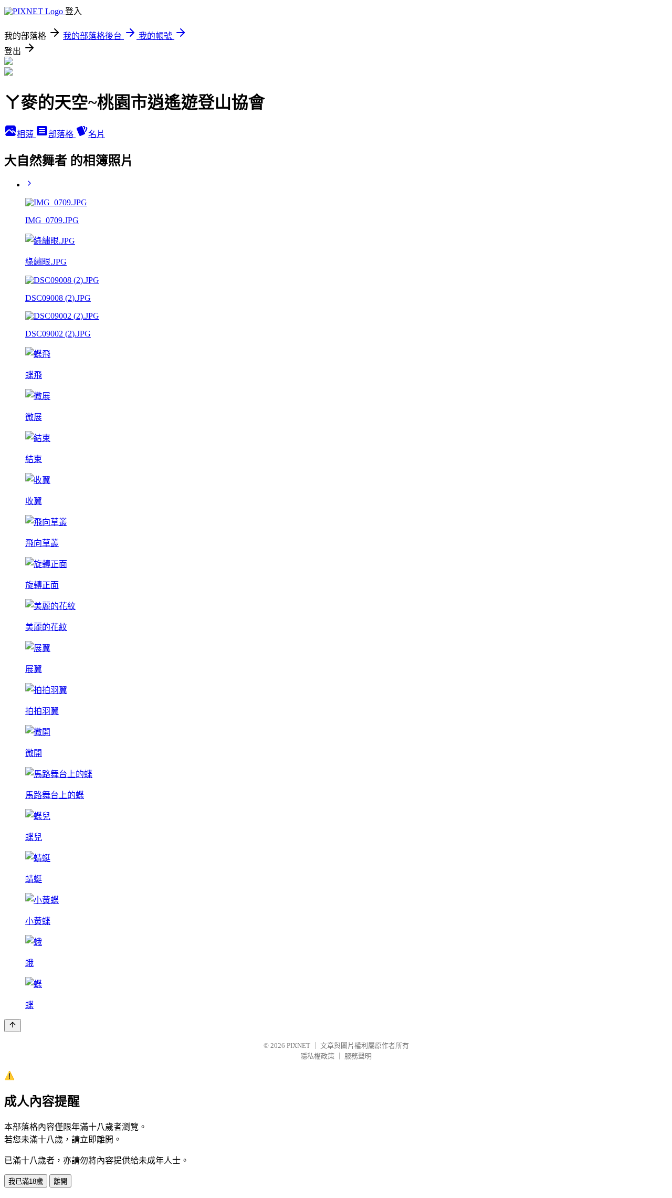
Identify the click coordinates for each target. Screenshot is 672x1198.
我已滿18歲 (25, 1181)
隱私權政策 (317, 1056)
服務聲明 (358, 1056)
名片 (96, 134)
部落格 (62, 134)
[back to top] (12, 1025)
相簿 (26, 134)
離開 (60, 1181)
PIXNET (298, 1045)
